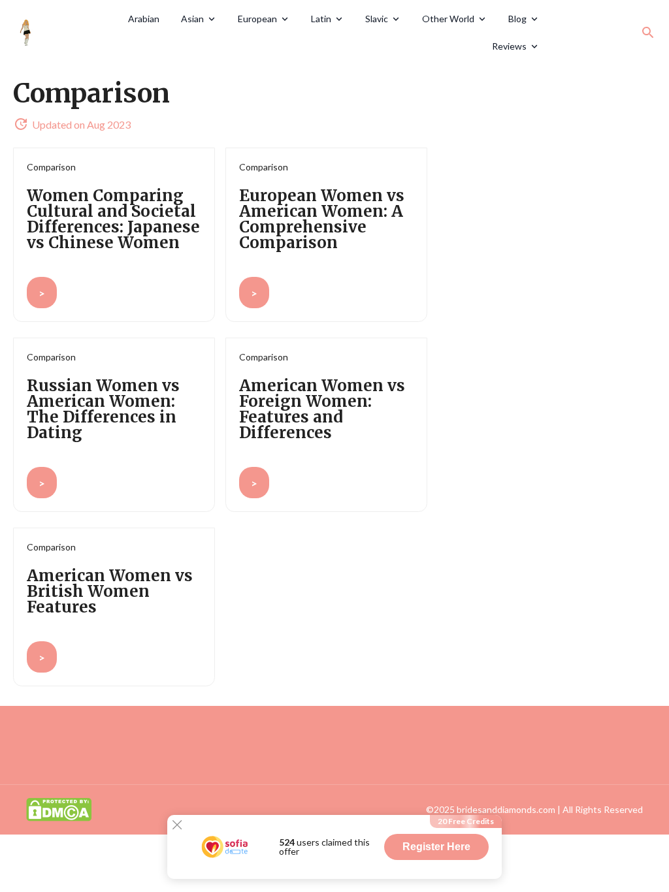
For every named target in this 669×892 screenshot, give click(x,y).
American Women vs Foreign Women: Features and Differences (322, 409)
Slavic (376, 18)
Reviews (509, 46)
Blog (517, 18)
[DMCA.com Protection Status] (58, 808)
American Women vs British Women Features (110, 591)
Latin (321, 18)
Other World (448, 18)
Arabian (143, 18)
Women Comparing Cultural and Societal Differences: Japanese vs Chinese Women (113, 219)
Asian (192, 18)
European (257, 18)
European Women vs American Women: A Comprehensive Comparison (321, 219)
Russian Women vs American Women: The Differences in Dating (103, 409)
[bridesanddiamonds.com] (62, 33)
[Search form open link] (648, 32)
